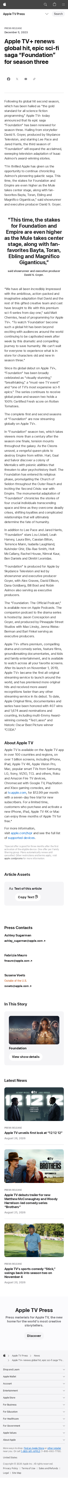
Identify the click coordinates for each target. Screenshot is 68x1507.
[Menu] (63, 4)
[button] (45, 4)
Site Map (16, 1473)
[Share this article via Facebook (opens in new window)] (8, 79)
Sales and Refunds (48, 1468)
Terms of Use (28, 1468)
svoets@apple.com (16, 986)
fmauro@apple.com (16, 960)
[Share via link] (34, 79)
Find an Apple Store (34, 1448)
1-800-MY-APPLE (30, 1451)
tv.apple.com (17, 792)
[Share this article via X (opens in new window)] (17, 79)
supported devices (21, 838)
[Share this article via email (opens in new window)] (25, 79)
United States (10, 1457)
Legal (6, 1473)
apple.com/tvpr (21, 833)
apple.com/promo (13, 858)
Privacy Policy (10, 1468)
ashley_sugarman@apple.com (23, 940)
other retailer (54, 1448)
